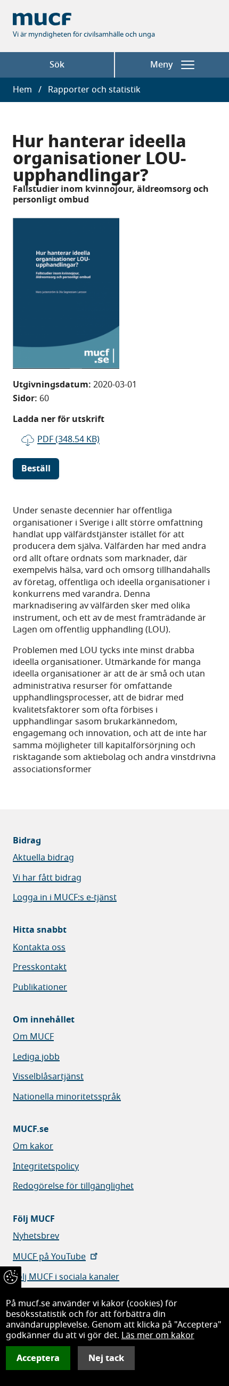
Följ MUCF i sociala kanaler (66, 1277)
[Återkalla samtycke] (10, 1277)
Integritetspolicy (46, 1166)
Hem (22, 90)
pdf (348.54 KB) (68, 439)
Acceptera (38, 1358)
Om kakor (33, 1146)
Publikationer (40, 987)
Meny (161, 64)
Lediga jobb (36, 1057)
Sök (57, 64)
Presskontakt (40, 967)
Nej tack (106, 1358)
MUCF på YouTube (49, 1256)
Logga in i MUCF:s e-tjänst (65, 897)
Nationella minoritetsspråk (67, 1097)
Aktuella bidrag (43, 857)
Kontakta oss (39, 947)
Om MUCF (33, 1036)
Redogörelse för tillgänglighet (73, 1186)
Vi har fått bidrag (47, 878)
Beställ (36, 468)
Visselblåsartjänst (48, 1076)
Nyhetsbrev (36, 1236)
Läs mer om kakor (157, 1335)
